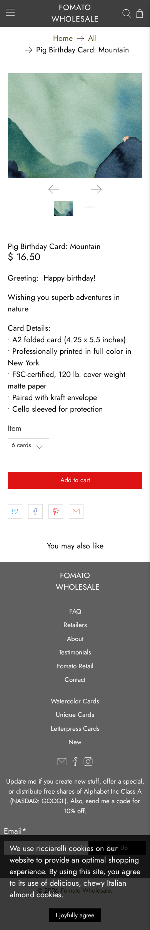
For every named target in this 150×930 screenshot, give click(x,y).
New (75, 742)
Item (15, 428)
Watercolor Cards (75, 701)
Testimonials (75, 652)
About (75, 638)
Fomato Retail (75, 666)
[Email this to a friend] (76, 511)
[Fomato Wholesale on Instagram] (88, 764)
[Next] (96, 189)
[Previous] (54, 189)
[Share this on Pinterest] (55, 511)
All (92, 38)
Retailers (75, 624)
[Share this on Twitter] (15, 511)
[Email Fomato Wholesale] (62, 764)
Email (15, 831)
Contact (75, 679)
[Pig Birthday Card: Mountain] (75, 125)
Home (63, 38)
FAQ (75, 611)
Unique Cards (75, 714)
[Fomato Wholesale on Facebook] (75, 764)
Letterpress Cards (75, 728)
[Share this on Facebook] (35, 511)
